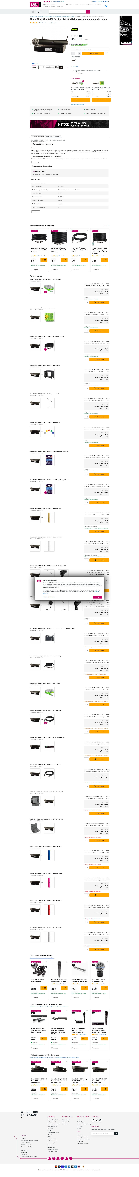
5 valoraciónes (41, 1085)
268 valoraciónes (42, 256)
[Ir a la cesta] (105, 4)
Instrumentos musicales (53, 1132)
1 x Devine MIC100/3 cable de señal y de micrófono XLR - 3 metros (95, 662)
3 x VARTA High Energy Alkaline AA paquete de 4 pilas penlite (95, 486)
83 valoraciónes (82, 256)
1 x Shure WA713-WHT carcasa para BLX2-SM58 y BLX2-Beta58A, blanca (94, 543)
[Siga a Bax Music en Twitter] (96, 1120)
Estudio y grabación (52, 1126)
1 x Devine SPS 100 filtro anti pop (92, 602)
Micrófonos (50, 1128)
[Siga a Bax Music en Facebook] (93, 1120)
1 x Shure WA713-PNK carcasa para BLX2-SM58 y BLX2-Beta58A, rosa (94, 880)
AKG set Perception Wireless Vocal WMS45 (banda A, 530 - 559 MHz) (99, 1030)
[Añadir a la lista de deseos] (106, 53)
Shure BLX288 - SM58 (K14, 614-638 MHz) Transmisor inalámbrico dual (39, 1080)
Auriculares (50, 1130)
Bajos (49, 1136)
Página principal (80, 1134)
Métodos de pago (81, 1122)
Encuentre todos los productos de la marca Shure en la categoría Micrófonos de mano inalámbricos (54, 1057)
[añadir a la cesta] (43, 260)
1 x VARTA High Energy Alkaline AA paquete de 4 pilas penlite (95, 457)
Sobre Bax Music (66, 1119)
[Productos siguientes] (108, 225)
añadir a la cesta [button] (94, 53)
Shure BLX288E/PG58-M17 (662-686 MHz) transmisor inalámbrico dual (59, 1080)
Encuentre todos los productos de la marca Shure (42, 958)
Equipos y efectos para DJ (53, 1124)
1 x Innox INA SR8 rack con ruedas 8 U (93, 371)
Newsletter (64, 1124)
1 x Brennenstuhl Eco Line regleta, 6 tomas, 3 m (95, 744)
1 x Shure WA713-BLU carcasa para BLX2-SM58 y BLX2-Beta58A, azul (94, 852)
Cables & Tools (51, 1147)
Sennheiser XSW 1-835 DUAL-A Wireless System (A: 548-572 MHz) (38, 1030)
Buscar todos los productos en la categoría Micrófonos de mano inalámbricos (49, 1006)
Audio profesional (52, 1122)
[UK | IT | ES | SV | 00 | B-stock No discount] (69, 124)
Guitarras (50, 1134)
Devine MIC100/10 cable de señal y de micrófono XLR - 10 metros (39, 249)
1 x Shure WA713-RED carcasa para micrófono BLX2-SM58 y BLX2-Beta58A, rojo (94, 907)
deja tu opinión (53, 22)
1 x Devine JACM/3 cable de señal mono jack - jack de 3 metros (95, 771)
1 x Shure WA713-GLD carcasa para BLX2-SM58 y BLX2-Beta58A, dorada (94, 515)
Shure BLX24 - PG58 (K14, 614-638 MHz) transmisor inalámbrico (79, 1080)
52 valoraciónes (62, 256)
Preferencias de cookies (48, 597)
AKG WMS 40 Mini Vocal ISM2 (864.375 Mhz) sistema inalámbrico (78, 1030)
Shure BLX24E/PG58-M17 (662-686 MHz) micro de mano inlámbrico (99, 1080)
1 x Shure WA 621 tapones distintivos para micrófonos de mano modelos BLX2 (94, 429)
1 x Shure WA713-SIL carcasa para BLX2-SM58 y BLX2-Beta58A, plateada (94, 934)
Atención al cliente (83, 1116)
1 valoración (102, 256)
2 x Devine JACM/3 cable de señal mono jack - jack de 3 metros (95, 716)
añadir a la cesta (100, 302)
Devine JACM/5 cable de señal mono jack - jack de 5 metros (79, 249)
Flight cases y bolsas (52, 1151)
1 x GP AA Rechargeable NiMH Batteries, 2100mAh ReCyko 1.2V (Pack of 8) (94, 314)
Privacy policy (80, 1141)
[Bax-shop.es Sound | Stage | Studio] (35, 4)
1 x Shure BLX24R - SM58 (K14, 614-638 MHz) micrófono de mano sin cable (94, 284)
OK (98, 597)
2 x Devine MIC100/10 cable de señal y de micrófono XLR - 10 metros (94, 343)
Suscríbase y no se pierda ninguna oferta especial (102, 1129)
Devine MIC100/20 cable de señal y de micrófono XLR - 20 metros (59, 249)
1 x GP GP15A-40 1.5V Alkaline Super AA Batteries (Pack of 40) (94, 689)
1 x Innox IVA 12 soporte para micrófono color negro (94, 400)
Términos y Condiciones (82, 1137)
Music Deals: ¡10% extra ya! (54, 1119)
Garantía (79, 1128)
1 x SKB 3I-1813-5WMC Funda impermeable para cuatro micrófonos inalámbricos (94, 823)
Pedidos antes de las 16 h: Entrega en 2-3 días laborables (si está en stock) (84, 4)
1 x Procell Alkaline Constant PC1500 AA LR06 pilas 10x (95, 635)
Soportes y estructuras (53, 1149)
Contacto (79, 1119)
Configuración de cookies (83, 1143)
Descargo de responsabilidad (83, 1139)
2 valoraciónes (62, 984)
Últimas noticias (66, 1122)
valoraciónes (44, 22)
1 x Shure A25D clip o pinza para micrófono (94, 574)
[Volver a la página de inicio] (33, 11)
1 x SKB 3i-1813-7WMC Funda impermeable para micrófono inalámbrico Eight (94, 796)
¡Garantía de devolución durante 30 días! (54, 6)
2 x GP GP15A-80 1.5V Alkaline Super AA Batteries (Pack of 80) (94, 286)
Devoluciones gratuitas (50, 4)
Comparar (35, 269)
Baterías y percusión (52, 1138)
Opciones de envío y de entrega (84, 1124)
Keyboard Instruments (53, 1140)
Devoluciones (80, 1126)
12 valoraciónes (82, 1034)
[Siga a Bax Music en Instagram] (100, 1120)
